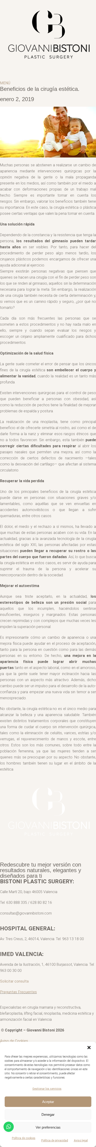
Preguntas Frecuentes (18, 992)
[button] (89, 1047)
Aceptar (48, 1102)
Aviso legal (81, 1140)
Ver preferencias (48, 1127)
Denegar (48, 1114)
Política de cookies (23, 1138)
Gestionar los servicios (47, 1088)
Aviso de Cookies (14, 1041)
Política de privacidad (54, 1140)
